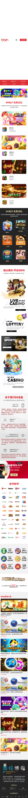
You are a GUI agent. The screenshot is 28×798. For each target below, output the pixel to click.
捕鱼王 (7, 232)
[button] (16, 40)
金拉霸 (20, 246)
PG (12, 778)
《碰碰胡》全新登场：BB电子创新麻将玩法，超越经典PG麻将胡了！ (14, 614)
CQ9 (14, 778)
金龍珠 (7, 261)
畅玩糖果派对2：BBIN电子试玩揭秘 (10, 752)
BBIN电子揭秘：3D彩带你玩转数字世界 (11, 672)
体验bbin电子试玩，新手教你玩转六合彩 (12, 634)
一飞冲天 (7, 246)
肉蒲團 (20, 261)
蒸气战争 (20, 231)
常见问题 (22, 781)
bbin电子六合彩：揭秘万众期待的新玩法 (12, 692)
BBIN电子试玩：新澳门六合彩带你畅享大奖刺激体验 (14, 712)
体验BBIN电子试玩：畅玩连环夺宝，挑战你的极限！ (14, 732)
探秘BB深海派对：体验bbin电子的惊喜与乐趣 (13, 653)
